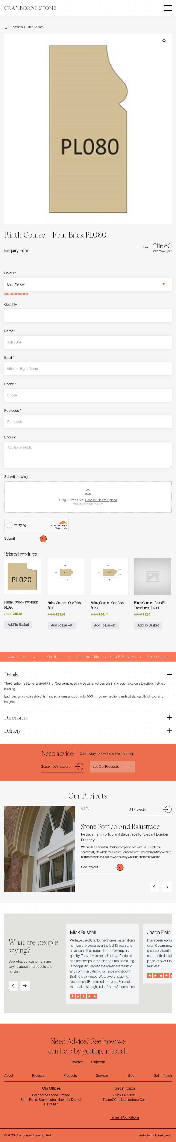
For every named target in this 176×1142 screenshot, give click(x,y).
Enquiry (10, 437)
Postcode (12, 411)
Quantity (10, 305)
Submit (9, 538)
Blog (131, 1076)
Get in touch (162, 1076)
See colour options (16, 293)
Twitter (77, 1062)
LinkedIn (98, 1062)
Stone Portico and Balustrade (120, 826)
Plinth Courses (35, 27)
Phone (10, 384)
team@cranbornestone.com (125, 1100)
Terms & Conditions (125, 1117)
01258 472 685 (124, 1095)
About (8, 1076)
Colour (10, 273)
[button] (164, 41)
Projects (38, 1076)
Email (9, 358)
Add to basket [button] (18, 625)
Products (17, 27)
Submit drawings (17, 477)
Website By (155, 1135)
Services (102, 1076)
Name (9, 331)
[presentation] (154, 887)
